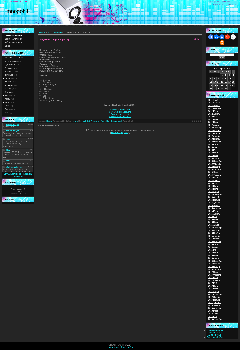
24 (229, 85)
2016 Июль (213, 255)
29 (222, 89)
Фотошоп (9, 75)
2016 (49, 32)
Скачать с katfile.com (120, 114)
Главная (5, 2)
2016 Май (212, 250)
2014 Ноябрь (214, 200)
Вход (25, 2)
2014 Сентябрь (215, 194)
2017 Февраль (214, 275)
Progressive (95, 121)
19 (211, 85)
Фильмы (8, 82)
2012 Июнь (213, 119)
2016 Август (213, 258)
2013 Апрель (214, 147)
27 (214, 89)
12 (211, 82)
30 (226, 89)
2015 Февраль (214, 208)
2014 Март (213, 178)
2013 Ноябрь (214, 167)
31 (229, 89)
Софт (7, 109)
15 (222, 82)
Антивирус (10, 68)
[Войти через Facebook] (221, 36)
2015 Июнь (213, 219)
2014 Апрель (214, 180)
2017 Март (213, 278)
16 (226, 82)
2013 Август (213, 158)
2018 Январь (214, 305)
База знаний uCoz (215, 337)
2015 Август (213, 225)
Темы (7, 112)
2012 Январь (214, 105)
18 (233, 82)
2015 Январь (214, 205)
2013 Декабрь (214, 169)
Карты (8, 99)
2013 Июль (213, 155)
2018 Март (213, 311)
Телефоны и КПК (12, 58)
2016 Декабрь (214, 269)
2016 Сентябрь (215, 261)
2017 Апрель (214, 280)
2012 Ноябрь (214, 133)
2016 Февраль (214, 241)
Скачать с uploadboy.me (120, 112)
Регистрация (15, 2)
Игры (7, 102)
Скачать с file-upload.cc (120, 116)
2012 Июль (213, 122)
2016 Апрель (214, 247)
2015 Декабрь (214, 236)
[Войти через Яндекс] (227, 36)
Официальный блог (215, 330)
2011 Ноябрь (214, 100)
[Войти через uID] (210, 36)
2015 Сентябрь (215, 228)
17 (229, 82)
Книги (7, 95)
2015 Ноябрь (214, 233)
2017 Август (213, 291)
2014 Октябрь (214, 197)
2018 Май (212, 316)
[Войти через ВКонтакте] (216, 36)
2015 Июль (213, 222)
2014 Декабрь (214, 203)
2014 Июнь (213, 186)
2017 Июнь (213, 286)
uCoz (130, 347)
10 (229, 78)
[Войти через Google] (233, 37)
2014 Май (212, 183)
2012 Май (212, 117)
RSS (236, 4)
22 (222, 85)
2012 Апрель (214, 114)
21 (218, 85)
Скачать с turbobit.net (120, 110)
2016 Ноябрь (214, 266)
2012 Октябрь (214, 130)
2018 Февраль (214, 308)
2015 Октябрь (214, 230)
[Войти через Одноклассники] (222, 42)
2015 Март (213, 211)
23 (226, 85)
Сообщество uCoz (215, 333)
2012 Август (213, 125)
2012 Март (213, 111)
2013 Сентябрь (215, 161)
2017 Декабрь (214, 303)
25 (233, 85)
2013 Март (213, 144)
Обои (7, 106)
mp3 (84, 121)
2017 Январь (214, 272)
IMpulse (102, 121)
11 (233, 78)
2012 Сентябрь (215, 128)
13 (214, 82)
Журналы (9, 71)
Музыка (8, 85)
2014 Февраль (214, 175)
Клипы (8, 92)
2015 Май (212, 216)
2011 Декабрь (214, 103)
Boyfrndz (114, 121)
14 (218, 82)
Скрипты (9, 78)
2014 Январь (214, 172)
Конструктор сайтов (116, 347)
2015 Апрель (214, 214)
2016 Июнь (213, 253)
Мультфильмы (11, 61)
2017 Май (212, 283)
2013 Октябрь (214, 164)
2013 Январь (214, 139)
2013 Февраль (214, 142)
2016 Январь (214, 239)
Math (108, 121)
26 (211, 89)
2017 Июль (213, 289)
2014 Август (213, 192)
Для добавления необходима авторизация (18, 175)
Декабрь (58, 32)
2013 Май (212, 150)
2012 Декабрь (214, 136)
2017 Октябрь (214, 297)
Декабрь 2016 (222, 69)
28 (218, 89)
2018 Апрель (214, 314)
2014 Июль (213, 189)
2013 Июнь (213, 153)
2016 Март (213, 244)
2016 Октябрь (214, 264)
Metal (120, 121)
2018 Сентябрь (215, 319)
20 (65, 32)
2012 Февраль (214, 108)
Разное (8, 89)
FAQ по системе (214, 335)
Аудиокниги (10, 65)
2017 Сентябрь (215, 294)
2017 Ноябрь (214, 300)
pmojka (75, 121)
